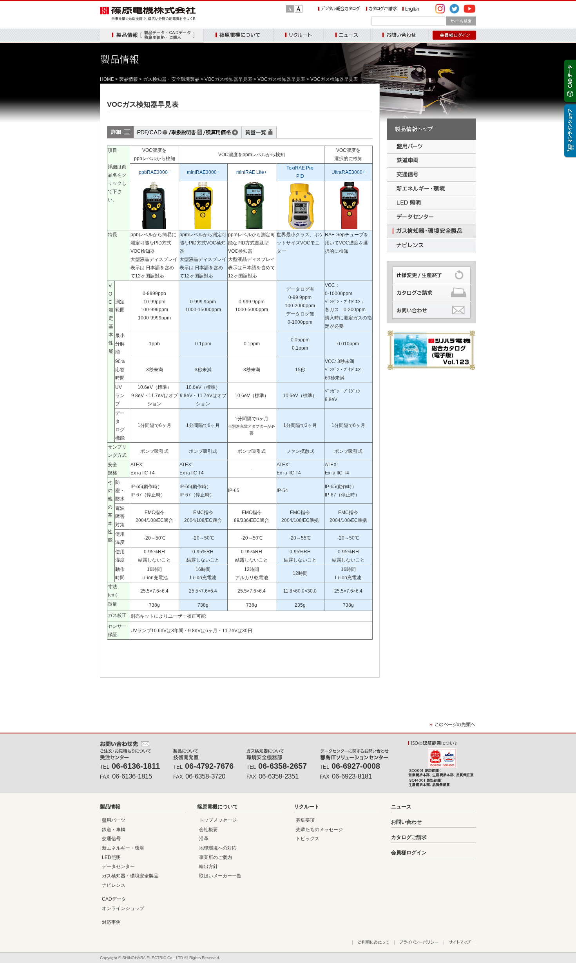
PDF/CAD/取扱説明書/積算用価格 (188, 132)
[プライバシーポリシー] (419, 943)
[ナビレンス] (431, 246)
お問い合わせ (399, 35)
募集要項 (305, 820)
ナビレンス (113, 885)
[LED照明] (431, 203)
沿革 (203, 838)
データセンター (118, 866)
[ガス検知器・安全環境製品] (431, 231)
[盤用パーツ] (431, 147)
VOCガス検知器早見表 (228, 79)
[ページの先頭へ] (452, 726)
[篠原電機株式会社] (148, 19)
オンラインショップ (123, 908)
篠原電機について (238, 35)
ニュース (346, 35)
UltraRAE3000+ (348, 172)
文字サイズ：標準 (290, 9)
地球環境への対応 (218, 848)
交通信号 (111, 838)
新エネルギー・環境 (123, 848)
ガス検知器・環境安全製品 (130, 876)
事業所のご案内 (215, 857)
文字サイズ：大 (298, 9)
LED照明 (111, 857)
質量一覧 (259, 132)
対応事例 (111, 922)
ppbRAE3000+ (154, 172)
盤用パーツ (113, 820)
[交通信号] (431, 175)
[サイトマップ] (460, 943)
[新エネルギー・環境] (431, 189)
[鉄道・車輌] (431, 161)
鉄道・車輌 (113, 829)
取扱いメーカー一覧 (220, 876)
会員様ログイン (409, 852)
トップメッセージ (218, 820)
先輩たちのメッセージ (319, 829)
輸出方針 (208, 866)
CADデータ (114, 899)
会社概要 (208, 829)
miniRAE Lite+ (251, 172)
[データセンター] (431, 217)
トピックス (307, 838)
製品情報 (151, 35)
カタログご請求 (409, 837)
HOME (107, 79)
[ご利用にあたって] (373, 943)
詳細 (120, 132)
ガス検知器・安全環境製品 (171, 79)
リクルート (298, 35)
